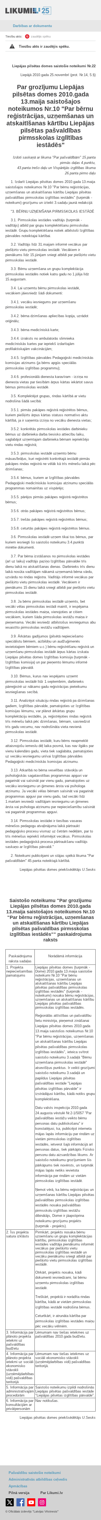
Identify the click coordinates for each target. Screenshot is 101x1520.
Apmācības (18, 1486)
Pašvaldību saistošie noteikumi (35, 1473)
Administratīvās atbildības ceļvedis (38, 1479)
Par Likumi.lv (51, 1493)
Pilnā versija (19, 1493)
